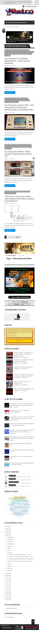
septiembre (10, 543)
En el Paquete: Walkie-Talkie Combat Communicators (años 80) (18, 153)
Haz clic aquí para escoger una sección (16, 22)
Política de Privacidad (11, 608)
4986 (6, 145)
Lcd (12, 100)
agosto (9, 546)
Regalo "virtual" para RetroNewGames (23, 367)
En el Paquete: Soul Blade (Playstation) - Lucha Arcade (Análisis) (17, 60)
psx (33, 51)
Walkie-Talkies (8, 148)
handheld (14, 98)
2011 (7, 595)
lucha (14, 51)
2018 (7, 579)
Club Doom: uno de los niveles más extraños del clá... (20, 561)
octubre (10, 541)
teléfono (29, 146)
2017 (7, 582)
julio (9, 548)
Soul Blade (14, 53)
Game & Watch (8, 98)
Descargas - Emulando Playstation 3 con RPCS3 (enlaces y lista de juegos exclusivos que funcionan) (22, 432)
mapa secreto (23, 191)
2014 (7, 588)
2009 (7, 599)
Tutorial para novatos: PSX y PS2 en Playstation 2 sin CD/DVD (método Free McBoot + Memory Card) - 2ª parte (22, 418)
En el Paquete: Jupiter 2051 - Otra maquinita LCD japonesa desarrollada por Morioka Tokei (19, 107)
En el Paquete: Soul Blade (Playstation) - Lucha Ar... (19, 554)
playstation (22, 51)
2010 (7, 597)
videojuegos (7, 55)
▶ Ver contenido (19, 292)
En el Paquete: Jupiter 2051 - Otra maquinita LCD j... (19, 556)
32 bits (6, 50)
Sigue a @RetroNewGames (19, 297)
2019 (7, 577)
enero (9, 570)
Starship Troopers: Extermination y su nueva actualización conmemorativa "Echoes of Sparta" (23, 354)
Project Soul (28, 51)
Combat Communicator (13, 145)
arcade (15, 50)
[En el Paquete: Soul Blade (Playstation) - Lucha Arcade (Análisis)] (19, 83)
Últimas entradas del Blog (16, 46)
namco (17, 51)
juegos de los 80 (24, 98)
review (6, 53)
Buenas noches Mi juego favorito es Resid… (21, 479)
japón (28, 50)
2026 (7, 526)
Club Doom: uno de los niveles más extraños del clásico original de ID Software (19, 198)
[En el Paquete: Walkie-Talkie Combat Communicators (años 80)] (19, 176)
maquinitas (16, 100)
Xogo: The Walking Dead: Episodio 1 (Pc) (24, 388)
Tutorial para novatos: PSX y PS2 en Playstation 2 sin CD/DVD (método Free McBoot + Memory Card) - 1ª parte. (22, 405)
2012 (7, 593)
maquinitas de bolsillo (25, 100)
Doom (12, 191)
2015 (7, 586)
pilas (23, 146)
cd (18, 50)
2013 (7, 590)
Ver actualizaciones (9, 617)
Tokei (17, 102)
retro (11, 102)
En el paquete (23, 50)
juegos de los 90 (8, 51)
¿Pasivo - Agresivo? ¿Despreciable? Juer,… (21, 483)
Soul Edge (26, 53)
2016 (7, 584)
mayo (9, 552)
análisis (10, 50)
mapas (28, 191)
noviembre (10, 539)
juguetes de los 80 (16, 146)
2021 (7, 573)
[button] (4, 30)
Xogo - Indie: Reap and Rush (19, 258)
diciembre (10, 537)
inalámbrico (28, 145)
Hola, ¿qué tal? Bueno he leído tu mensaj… (20, 476)
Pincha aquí (25, 302)
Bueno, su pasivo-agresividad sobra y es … (21, 486)
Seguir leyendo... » (10, 92)
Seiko (14, 102)
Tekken (30, 53)
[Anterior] (8, 37)
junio (9, 550)
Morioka (6, 102)
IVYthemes (14, 627)
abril (9, 564)
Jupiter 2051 (7, 100)
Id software (16, 191)
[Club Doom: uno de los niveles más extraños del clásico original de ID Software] (19, 221)
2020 (7, 575)
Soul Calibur (20, 53)
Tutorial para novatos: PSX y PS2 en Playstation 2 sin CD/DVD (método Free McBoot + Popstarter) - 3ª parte (22, 438)
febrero (9, 568)
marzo (9, 566)
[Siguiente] (31, 37)
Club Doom (7, 191)
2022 (7, 535)
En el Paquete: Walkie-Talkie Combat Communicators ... (20, 559)
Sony (10, 53)
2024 (7, 531)
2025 (7, 528)
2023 (7, 533)
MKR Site (20, 627)
